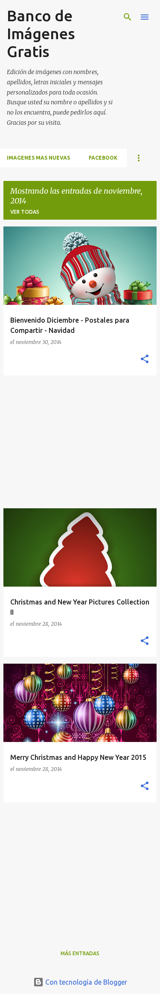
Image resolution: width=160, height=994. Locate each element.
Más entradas (80, 953)
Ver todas (24, 212)
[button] (145, 359)
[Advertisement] (80, 441)
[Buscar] (127, 17)
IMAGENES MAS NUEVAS (38, 157)
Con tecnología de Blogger (85, 982)
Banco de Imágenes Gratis (41, 33)
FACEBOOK (103, 157)
